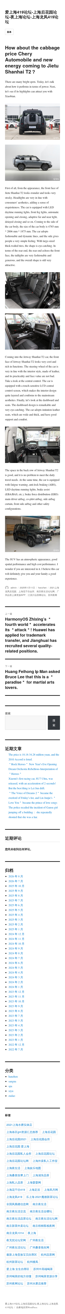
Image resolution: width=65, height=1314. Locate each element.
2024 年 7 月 (15, 958)
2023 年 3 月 (15, 1030)
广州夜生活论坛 (16, 1247)
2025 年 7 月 (15, 900)
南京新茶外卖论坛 (17, 1226)
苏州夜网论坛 (14, 1283)
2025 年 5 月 (15, 910)
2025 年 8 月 (15, 895)
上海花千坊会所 (26, 591)
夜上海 (32, 1233)
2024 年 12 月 (16, 934)
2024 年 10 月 (16, 943)
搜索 (8, 713)
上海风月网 (51, 1190)
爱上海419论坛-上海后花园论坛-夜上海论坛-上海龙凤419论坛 (31, 16)
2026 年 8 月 (15, 876)
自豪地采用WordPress (26, 1307)
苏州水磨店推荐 (36, 1283)
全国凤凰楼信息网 (17, 1204)
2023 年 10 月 (16, 1001)
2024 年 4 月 (15, 972)
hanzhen (42, 587)
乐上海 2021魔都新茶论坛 (42, 1197)
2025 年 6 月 (15, 905)
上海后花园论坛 (45, 1154)
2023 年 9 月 (15, 1006)
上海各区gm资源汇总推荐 (22, 1132)
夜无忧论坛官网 (16, 1240)
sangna (12, 1081)
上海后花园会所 (40, 1139)
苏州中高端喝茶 (43, 1269)
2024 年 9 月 (15, 948)
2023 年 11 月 (16, 996)
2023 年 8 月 (15, 1011)
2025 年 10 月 (16, 886)
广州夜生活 (37, 1240)
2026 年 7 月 (15, 881)
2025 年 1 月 (15, 929)
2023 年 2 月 (15, 1035)
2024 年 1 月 (15, 987)
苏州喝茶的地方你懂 (18, 1276)
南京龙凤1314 (15, 1233)
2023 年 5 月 (15, 1020)
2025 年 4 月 (15, 914)
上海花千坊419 (15, 1190)
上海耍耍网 (34, 1182)
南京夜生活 (39, 1204)
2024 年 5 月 (15, 967)
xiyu (10, 1091)
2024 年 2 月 (15, 982)
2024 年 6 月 (15, 963)
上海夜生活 (13, 1168)
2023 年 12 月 (16, 991)
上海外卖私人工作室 (45, 1161)
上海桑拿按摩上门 (17, 1175)
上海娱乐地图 (32, 1168)
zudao (11, 1095)
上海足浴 (34, 1190)
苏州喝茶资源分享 (46, 1276)
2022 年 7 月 (15, 1049)
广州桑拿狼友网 (39, 1247)
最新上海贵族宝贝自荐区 (21, 1254)
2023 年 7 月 (15, 1015)
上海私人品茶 (14, 1182)
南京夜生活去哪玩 (41, 1211)
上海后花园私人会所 (18, 1154)
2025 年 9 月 (15, 890)
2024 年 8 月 (15, 953)
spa (10, 1086)
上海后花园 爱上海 (17, 1146)
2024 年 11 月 (16, 939)
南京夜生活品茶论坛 (18, 1218)
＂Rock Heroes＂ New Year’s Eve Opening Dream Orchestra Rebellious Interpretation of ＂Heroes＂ (33, 768)
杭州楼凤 (32, 1262)
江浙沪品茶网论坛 (37, 595)
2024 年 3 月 (15, 977)
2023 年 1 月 (15, 1039)
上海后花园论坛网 (17, 1161)
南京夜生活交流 (16, 1211)
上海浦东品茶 (41, 1175)
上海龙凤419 (14, 1197)
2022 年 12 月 (16, 1044)
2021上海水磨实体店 (19, 1125)
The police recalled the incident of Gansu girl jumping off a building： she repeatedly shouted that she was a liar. (33, 812)
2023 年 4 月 (15, 1025)
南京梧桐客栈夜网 (44, 1226)
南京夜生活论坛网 (46, 591)
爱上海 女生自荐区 (17, 1269)
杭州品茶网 (48, 1254)
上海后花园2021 (16, 1139)
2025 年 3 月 (15, 919)
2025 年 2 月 (15, 924)
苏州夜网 (52, 595)
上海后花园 (49, 1132)
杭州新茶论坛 (14, 1262)
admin (14, 587)
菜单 (9, 31)
